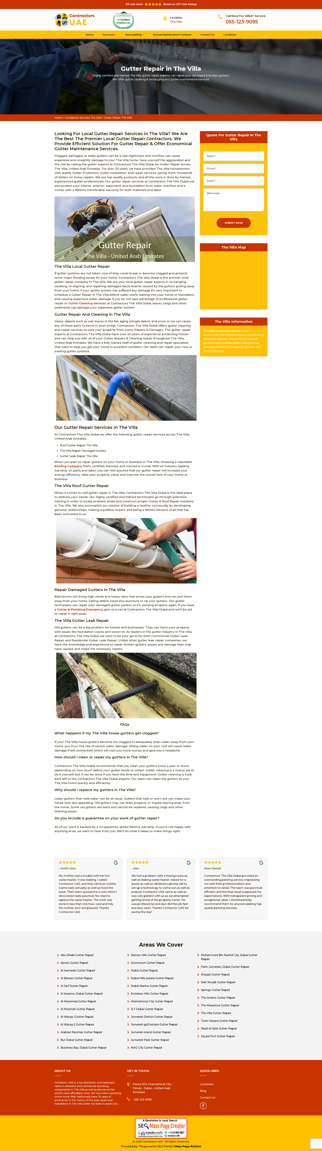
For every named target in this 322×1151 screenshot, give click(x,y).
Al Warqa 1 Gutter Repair (77, 1016)
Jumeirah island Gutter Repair (151, 1032)
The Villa (176, 21)
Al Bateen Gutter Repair (77, 978)
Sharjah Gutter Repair (215, 974)
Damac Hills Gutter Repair (148, 955)
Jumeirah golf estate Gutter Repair (154, 1024)
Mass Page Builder (187, 1146)
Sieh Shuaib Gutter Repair (218, 982)
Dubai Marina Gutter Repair (149, 986)
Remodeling (133, 34)
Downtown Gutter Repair (148, 962)
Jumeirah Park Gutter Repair (150, 1040)
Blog (203, 1090)
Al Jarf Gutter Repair (74, 986)
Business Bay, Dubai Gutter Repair (84, 1047)
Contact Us (207, 34)
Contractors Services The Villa (83, 117)
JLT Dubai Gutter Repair (147, 1009)
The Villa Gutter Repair (216, 1013)
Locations (230, 34)
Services (109, 34)
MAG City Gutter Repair (146, 1047)
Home (90, 34)
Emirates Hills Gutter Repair (149, 993)
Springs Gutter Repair (215, 990)
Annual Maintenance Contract (172, 34)
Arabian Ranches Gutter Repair (81, 1032)
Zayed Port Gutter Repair (218, 1036)
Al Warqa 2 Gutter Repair (77, 1024)
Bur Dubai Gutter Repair (77, 1040)
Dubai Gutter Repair (144, 970)
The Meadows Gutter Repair (220, 1005)
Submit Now (234, 222)
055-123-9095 (242, 22)
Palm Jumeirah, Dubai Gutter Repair (225, 966)
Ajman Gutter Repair (74, 962)
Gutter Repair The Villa (118, 117)
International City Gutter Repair (152, 1001)
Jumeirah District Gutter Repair (152, 1016)
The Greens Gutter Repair (218, 997)
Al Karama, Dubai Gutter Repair (82, 993)
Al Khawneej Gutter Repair (78, 1001)
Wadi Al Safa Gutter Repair (219, 1028)
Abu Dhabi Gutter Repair (77, 955)
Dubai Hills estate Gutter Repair (152, 978)
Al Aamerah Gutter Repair (78, 970)
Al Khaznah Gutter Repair (78, 1009)
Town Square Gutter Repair (219, 1020)
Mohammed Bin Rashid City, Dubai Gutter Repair (229, 957)
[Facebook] (203, 1105)
